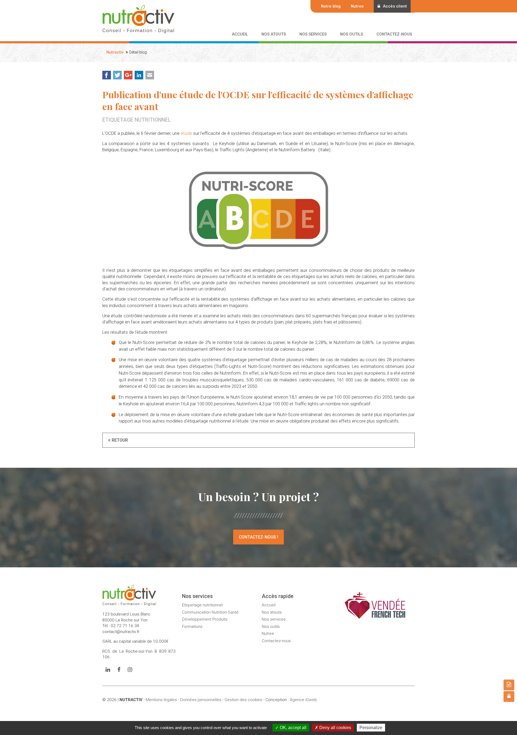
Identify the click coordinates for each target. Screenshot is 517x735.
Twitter (117, 75)
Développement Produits (205, 619)
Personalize (370, 727)
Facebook (106, 75)
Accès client (395, 6)
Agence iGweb (303, 699)
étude (186, 133)
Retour (120, 440)
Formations (192, 626)
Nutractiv (115, 52)
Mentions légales (161, 699)
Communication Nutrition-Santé (210, 612)
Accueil (268, 605)
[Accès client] (509, 696)
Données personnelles (200, 699)
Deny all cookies (334, 727)
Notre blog (331, 6)
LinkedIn (139, 75)
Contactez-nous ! (258, 537)
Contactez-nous (276, 640)
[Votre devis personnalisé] (509, 685)
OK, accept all (292, 727)
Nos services (274, 619)
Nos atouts (272, 612)
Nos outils (271, 626)
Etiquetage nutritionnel (202, 605)
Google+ (128, 75)
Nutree (357, 6)
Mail (149, 75)
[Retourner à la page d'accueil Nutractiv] (138, 29)
